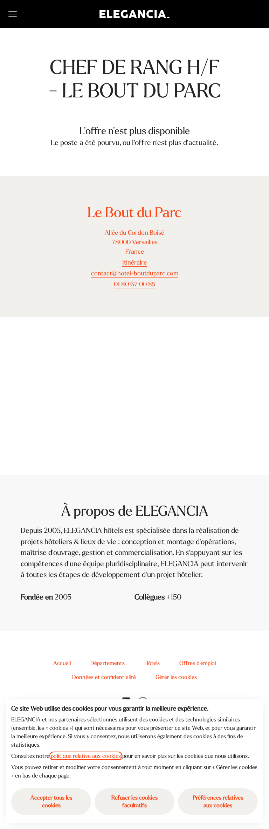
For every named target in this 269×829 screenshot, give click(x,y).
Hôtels (152, 663)
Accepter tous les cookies (51, 801)
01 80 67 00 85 (135, 284)
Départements (107, 663)
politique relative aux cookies (86, 756)
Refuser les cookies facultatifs (134, 801)
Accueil (62, 663)
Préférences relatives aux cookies (218, 801)
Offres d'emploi (197, 663)
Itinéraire (134, 262)
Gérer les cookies (176, 677)
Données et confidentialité (104, 677)
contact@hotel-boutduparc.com (134, 273)
